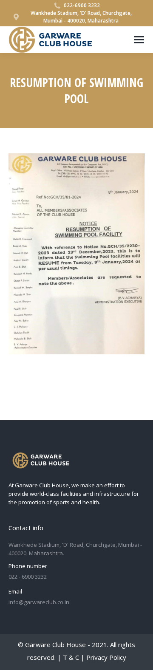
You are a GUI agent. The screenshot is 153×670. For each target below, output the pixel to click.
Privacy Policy (106, 657)
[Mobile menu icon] (138, 39)
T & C (71, 657)
